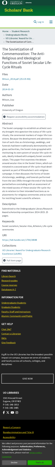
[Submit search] (35, 22)
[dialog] (27, 453)
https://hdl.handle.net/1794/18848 (19, 239)
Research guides (9, 280)
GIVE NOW (27, 378)
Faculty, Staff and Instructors (16, 311)
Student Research (20, 31)
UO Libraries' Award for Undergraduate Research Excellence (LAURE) (20, 38)
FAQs (3, 338)
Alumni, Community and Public (16, 316)
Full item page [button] (13, 260)
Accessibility (9, 437)
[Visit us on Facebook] (4, 412)
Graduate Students (10, 307)
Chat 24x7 (6, 329)
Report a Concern (12, 427)
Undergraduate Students (13, 302)
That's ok (40, 462)
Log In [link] (41, 21)
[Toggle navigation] (51, 22)
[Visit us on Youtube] (12, 412)
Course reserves (9, 285)
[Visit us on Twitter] (7, 412)
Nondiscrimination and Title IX (18, 432)
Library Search (8, 276)
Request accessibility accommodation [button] (25, 116)
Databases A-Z (8, 289)
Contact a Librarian (11, 333)
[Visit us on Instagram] (17, 412)
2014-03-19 (7, 89)
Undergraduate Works (16, 34)
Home (5, 31)
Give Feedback (8, 342)
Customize (6, 456)
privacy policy (35, 452)
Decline (14, 462)
